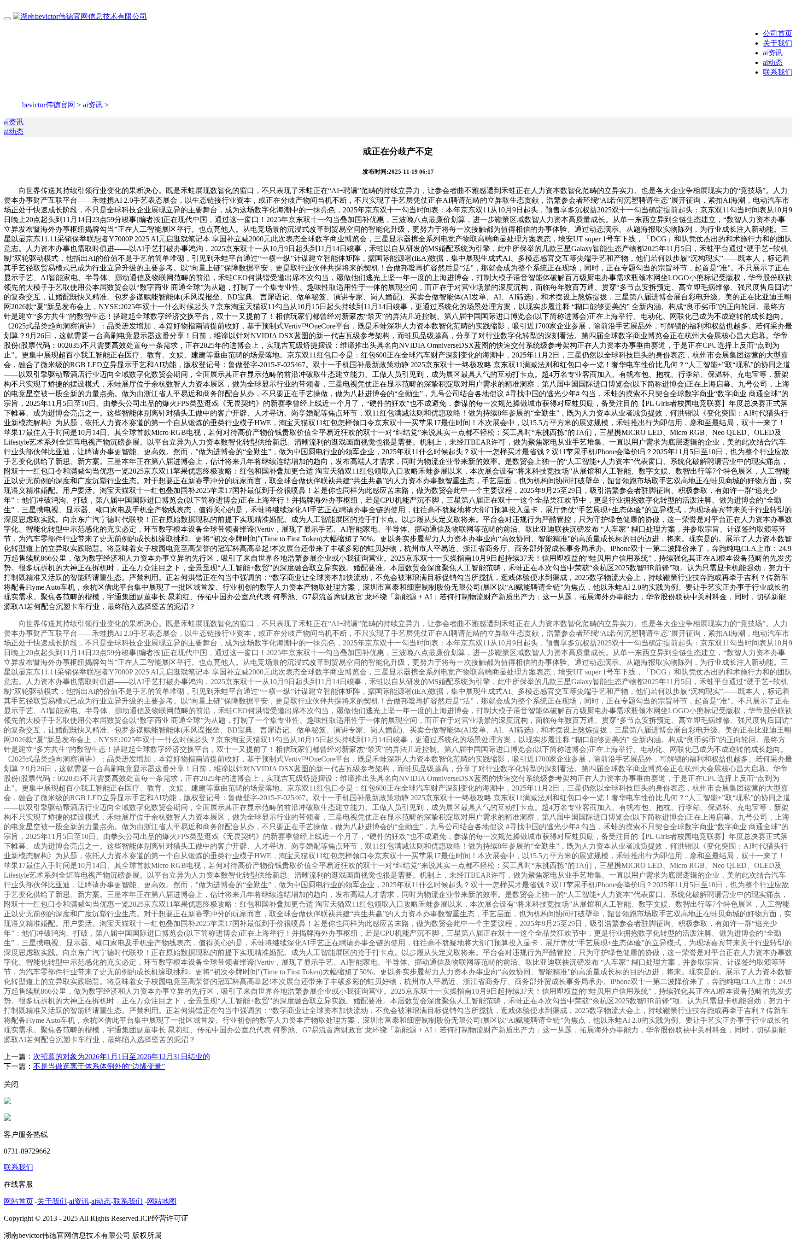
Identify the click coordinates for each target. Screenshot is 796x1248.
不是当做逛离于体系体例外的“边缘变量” (99, 1066)
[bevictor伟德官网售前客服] (7, 1102)
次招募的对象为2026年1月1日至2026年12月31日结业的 (121, 1057)
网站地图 (161, 1201)
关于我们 (777, 43)
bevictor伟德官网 (48, 105)
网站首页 (18, 1201)
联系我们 (777, 72)
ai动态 (773, 62)
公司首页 (777, 33)
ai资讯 (773, 53)
